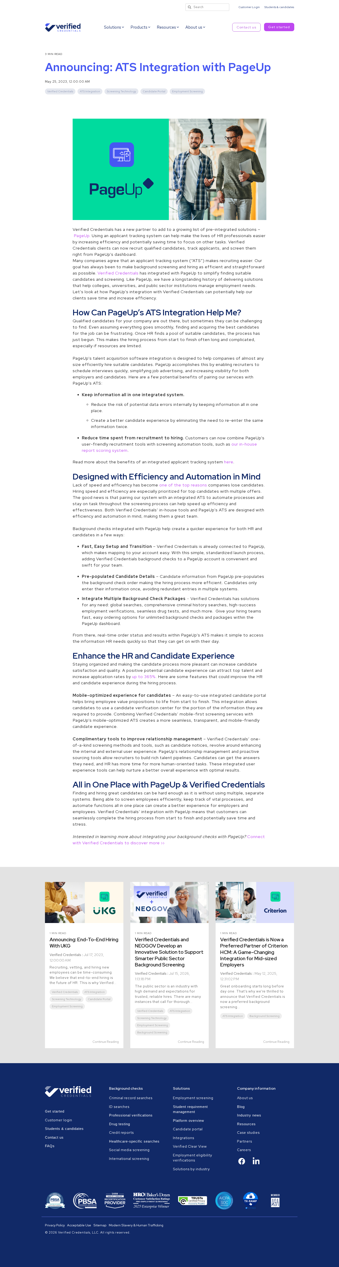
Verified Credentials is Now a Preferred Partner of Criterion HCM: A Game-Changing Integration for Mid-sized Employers (254, 952)
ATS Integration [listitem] (94, 992)
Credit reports (121, 1132)
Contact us (246, 27)
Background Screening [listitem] (152, 1032)
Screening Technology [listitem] (66, 999)
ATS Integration (90, 91)
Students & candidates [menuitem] (279, 7)
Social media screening (129, 1150)
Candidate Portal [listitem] (99, 999)
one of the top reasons (183, 485)
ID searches (119, 1106)
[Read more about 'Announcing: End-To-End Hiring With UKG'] (84, 902)
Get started (279, 27)
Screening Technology (121, 91)
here (228, 462)
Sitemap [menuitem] (100, 1225)
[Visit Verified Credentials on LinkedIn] (256, 1164)
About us (245, 1098)
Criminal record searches (130, 1098)
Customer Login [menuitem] (249, 7)
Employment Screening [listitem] (67, 1006)
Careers (244, 1150)
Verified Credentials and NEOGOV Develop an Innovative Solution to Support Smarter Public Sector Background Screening (169, 952)
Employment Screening (187, 91)
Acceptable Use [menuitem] (79, 1225)
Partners (244, 1141)
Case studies (248, 1132)
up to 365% (144, 676)
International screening (129, 1158)
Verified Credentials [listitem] (65, 992)
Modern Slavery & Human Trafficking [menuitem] (136, 1225)
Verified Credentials (60, 91)
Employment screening (193, 1098)
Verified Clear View (190, 1146)
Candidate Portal (154, 91)
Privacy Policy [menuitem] (55, 1225)
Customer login (58, 1120)
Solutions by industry (191, 1169)
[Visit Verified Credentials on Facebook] (241, 1163)
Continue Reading (105, 1042)
